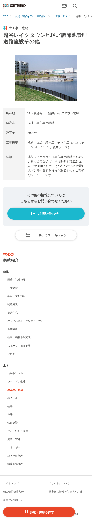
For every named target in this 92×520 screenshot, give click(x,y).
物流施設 (12, 304)
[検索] (75, 6)
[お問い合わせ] (64, 6)
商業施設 (12, 329)
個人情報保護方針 (13, 491)
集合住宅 (12, 312)
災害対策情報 (11, 500)
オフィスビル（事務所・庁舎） (25, 320)
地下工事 (12, 397)
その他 (11, 353)
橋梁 (10, 406)
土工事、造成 (15, 389)
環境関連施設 (15, 463)
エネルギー (13, 447)
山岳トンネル (15, 373)
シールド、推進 (16, 381)
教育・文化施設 (16, 296)
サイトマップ (11, 483)
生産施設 (12, 287)
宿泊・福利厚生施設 (19, 337)
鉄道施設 (12, 422)
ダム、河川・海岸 (17, 430)
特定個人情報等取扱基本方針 (65, 491)
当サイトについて (59, 483)
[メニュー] (85, 6)
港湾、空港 (13, 439)
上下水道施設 (15, 455)
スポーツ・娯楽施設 (19, 345)
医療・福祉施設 (16, 279)
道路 (10, 414)
